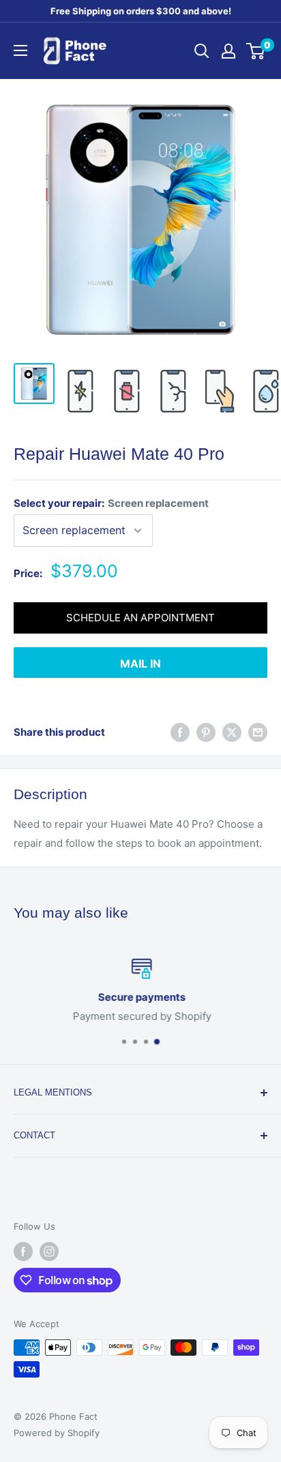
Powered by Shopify (57, 1432)
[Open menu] (20, 50)
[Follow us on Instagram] (49, 1251)
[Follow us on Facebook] (23, 1251)
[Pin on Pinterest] (206, 732)
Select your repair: (111, 503)
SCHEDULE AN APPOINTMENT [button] (140, 617)
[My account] (228, 51)
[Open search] (201, 51)
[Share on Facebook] (180, 732)
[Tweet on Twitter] (231, 732)
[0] (256, 51)
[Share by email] (257, 732)
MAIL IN (140, 663)
